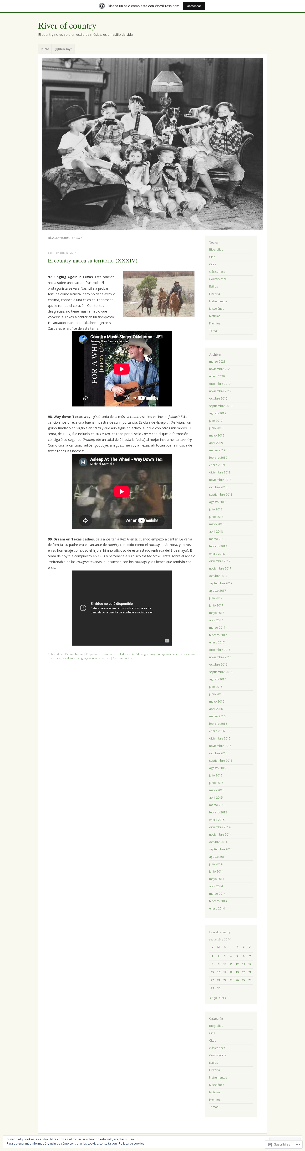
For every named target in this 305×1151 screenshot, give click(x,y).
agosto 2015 (217, 768)
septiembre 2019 (220, 406)
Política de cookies (131, 1143)
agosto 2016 (217, 679)
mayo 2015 (216, 790)
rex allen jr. (69, 658)
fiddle (139, 654)
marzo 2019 (217, 450)
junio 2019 (216, 428)
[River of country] (152, 144)
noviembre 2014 (220, 834)
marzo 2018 (217, 539)
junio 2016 (216, 694)
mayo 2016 (216, 701)
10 (224, 964)
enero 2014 (217, 908)
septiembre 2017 (220, 583)
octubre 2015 (218, 753)
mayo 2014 (216, 879)
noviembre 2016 (220, 657)
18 (230, 972)
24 (224, 980)
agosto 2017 (217, 591)
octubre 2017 (218, 576)
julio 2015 (215, 775)
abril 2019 (216, 443)
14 (249, 964)
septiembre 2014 (220, 849)
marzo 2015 (217, 805)
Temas (79, 654)
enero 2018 (217, 554)
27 (243, 980)
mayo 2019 (216, 435)
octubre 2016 (218, 665)
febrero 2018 (218, 546)
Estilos (69, 654)
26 (237, 980)
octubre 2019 (218, 398)
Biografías (216, 249)
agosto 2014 (217, 857)
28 (249, 980)
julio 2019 (215, 421)
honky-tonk (164, 654)
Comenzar (194, 6)
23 (218, 980)
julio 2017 (215, 598)
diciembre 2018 (219, 472)
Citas (212, 264)
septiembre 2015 (220, 761)
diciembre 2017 (219, 561)
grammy (149, 654)
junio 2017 (216, 605)
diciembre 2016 (219, 650)
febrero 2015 (218, 812)
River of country (67, 25)
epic (131, 654)
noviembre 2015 (220, 746)
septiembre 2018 (220, 495)
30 (218, 988)
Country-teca (218, 279)
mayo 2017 (216, 613)
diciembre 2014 (219, 827)
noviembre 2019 (220, 391)
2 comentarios (122, 658)
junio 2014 (216, 871)
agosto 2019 (217, 413)
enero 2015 (217, 820)
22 (212, 980)
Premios (214, 323)
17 (224, 972)
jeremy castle (181, 654)
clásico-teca (217, 272)
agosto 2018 (217, 502)
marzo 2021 (217, 362)
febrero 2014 (218, 901)
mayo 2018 (216, 524)
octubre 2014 (218, 842)
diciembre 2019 (219, 384)
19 (237, 972)
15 (212, 972)
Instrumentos (218, 301)
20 (243, 972)
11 (230, 964)
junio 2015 (216, 783)
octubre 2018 (218, 487)
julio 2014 (215, 864)
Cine (212, 257)
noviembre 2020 (220, 369)
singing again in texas (91, 658)
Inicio (45, 49)
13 (243, 964)
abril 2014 (216, 886)
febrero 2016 (218, 724)
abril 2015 (216, 798)
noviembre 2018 (220, 480)
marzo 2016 (217, 716)
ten (108, 658)
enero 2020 (217, 376)
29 (212, 988)
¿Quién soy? (63, 49)
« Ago (213, 998)
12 (237, 964)
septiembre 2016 (220, 672)
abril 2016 (216, 709)
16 (218, 972)
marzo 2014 (217, 894)
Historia (214, 294)
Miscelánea (216, 309)
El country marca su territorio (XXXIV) (92, 260)
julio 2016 (215, 687)
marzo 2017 (217, 628)
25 (230, 980)
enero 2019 (217, 465)
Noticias (214, 316)
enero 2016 (217, 731)
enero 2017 (217, 642)
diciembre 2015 (219, 738)
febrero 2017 (218, 635)
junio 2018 (216, 517)
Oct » (222, 998)
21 (249, 972)
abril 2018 (216, 531)
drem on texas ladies (114, 654)
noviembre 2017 (220, 568)
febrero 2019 (218, 458)
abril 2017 (216, 620)
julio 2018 (215, 509)
